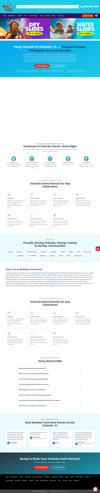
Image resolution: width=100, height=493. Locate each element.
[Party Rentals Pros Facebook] (91, 485)
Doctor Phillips (9, 480)
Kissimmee (17, 480)
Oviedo (37, 480)
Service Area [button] (33, 15)
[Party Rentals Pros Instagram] (96, 485)
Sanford (31, 480)
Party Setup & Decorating (52, 281)
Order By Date (88, 15)
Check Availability (41, 66)
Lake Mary (24, 480)
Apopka (67, 477)
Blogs (53, 15)
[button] (2, 28)
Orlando (21, 477)
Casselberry (47, 477)
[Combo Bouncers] (25, 28)
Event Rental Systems (62, 491)
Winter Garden (79, 477)
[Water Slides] (75, 28)
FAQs (7, 477)
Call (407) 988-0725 (58, 66)
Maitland (61, 477)
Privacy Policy (13, 477)
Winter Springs (44, 480)
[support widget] (95, 489)
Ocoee (72, 477)
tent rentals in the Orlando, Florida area (44, 273)
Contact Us (60, 15)
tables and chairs (57, 279)
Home (4, 15)
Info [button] (25, 15)
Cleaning (47, 15)
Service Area (53, 480)
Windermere (88, 477)
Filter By (19, 15)
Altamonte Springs (37, 477)
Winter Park (28, 477)
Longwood (54, 477)
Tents (41, 15)
